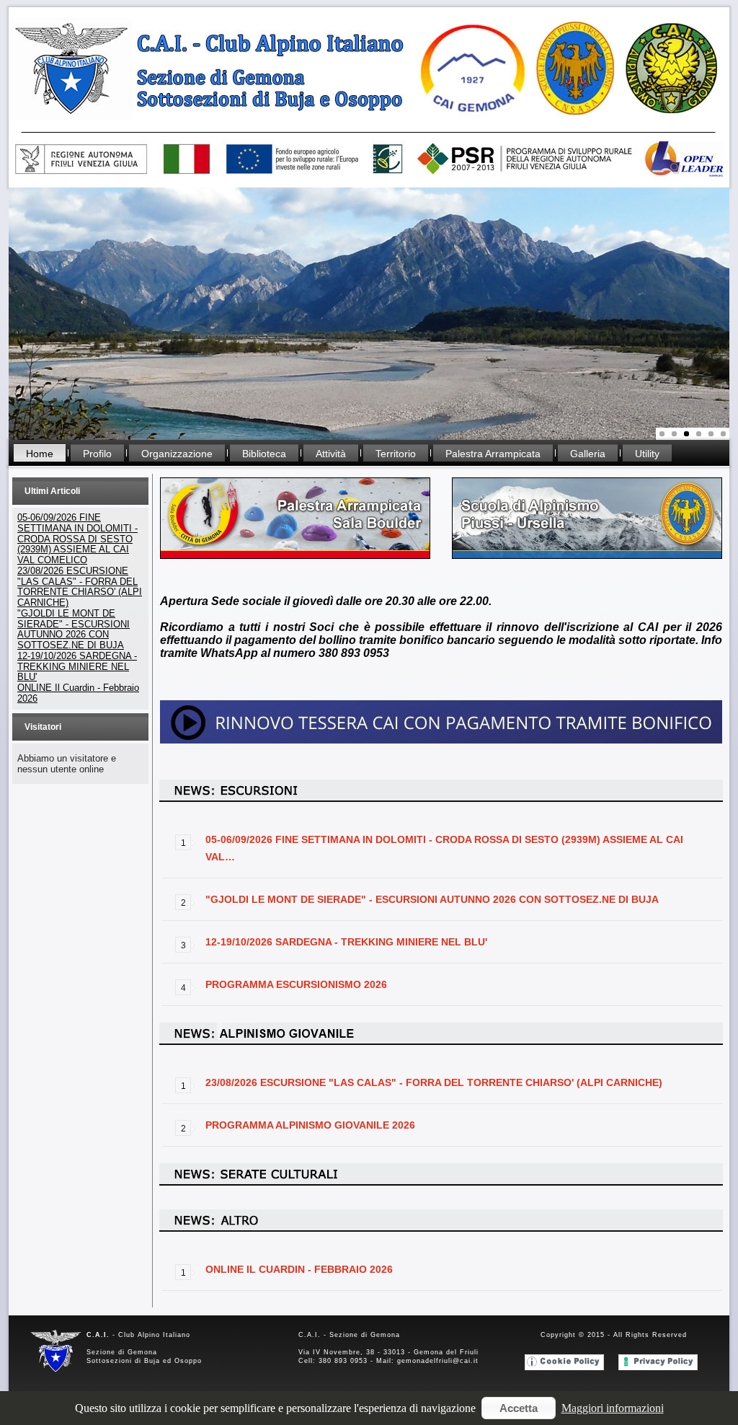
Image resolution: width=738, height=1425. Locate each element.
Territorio (395, 453)
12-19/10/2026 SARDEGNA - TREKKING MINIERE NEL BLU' (346, 942)
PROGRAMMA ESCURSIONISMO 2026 (296, 984)
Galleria (587, 453)
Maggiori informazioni (612, 1408)
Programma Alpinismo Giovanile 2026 (310, 1125)
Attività (331, 453)
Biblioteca (264, 453)
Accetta (518, 1408)
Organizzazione (177, 453)
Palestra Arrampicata (493, 453)
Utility (647, 453)
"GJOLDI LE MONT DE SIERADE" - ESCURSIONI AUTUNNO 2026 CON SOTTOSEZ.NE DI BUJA (432, 899)
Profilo (97, 453)
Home (39, 453)
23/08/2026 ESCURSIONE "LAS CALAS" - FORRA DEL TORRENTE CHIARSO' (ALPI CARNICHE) (433, 1082)
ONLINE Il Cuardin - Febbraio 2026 (299, 1269)
